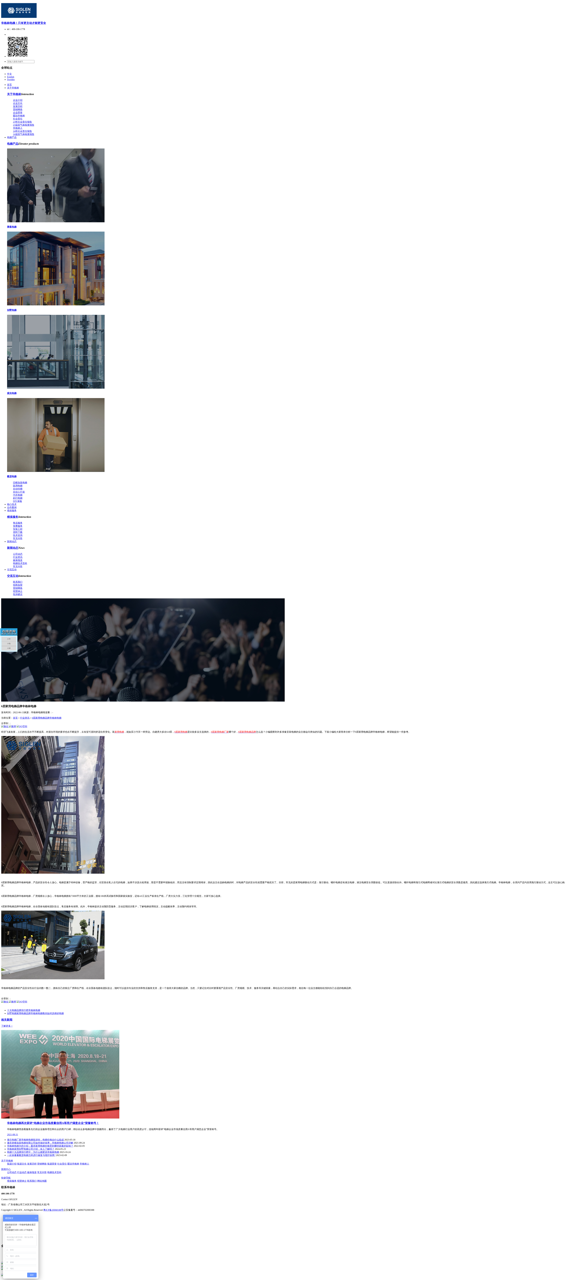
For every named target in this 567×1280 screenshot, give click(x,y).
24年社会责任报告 (22, 131)
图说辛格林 (19, 115)
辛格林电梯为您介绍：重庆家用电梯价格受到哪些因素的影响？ (40, 1146)
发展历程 (17, 106)
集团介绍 (12, 1164)
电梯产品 (12, 137)
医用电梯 (17, 485)
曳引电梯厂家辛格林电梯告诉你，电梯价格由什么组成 (35, 1139)
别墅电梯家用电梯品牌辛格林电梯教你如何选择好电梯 (35, 1013)
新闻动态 (12, 541)
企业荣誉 (17, 112)
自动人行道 (19, 492)
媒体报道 (17, 560)
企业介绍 (17, 100)
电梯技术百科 (20, 563)
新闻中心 (6, 1169)
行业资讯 (17, 557)
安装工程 (17, 529)
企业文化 (17, 103)
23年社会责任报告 (22, 122)
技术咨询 (17, 535)
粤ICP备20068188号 (53, 1210)
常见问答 (17, 538)
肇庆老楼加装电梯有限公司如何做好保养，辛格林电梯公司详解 (40, 1143)
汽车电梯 (17, 495)
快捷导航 (6, 1178)
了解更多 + (7, 1026)
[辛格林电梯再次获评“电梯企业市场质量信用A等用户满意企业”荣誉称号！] (60, 1117)
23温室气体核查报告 (23, 125)
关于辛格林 (13, 87)
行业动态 (22, 1172)
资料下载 (17, 532)
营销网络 (17, 109)
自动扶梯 (17, 489)
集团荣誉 (52, 1164)
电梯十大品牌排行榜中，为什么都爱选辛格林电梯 (33, 1152)
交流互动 (12, 569)
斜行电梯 (17, 498)
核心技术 (12, 504)
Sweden (11, 79)
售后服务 (17, 523)
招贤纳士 (17, 591)
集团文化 (22, 1164)
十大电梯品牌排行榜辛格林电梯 (23, 1010)
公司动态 (17, 554)
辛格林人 (17, 128)
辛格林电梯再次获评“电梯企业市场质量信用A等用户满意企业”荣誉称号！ (53, 1123)
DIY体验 (17, 501)
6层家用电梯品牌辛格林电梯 (46, 718)
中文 (9, 74)
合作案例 (12, 507)
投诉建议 (17, 594)
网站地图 (42, 1181)
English (10, 77)
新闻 (6, 1019)
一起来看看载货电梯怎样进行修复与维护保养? (31, 1155)
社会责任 (17, 118)
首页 (9, 84)
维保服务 (12, 510)
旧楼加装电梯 (20, 482)
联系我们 (17, 582)
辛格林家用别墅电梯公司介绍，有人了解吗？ (30, 1149)
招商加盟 (17, 585)
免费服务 (17, 526)
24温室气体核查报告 (23, 134)
